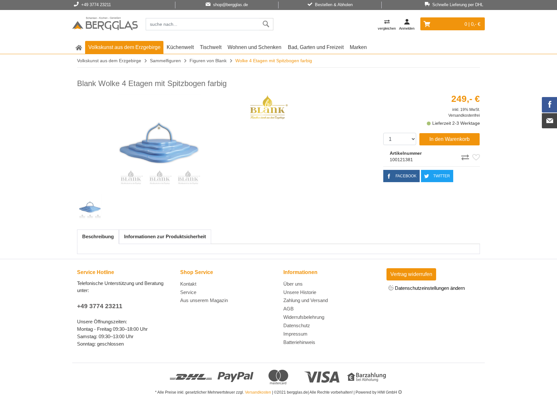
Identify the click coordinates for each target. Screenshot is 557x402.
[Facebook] (549, 104)
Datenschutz (296, 325)
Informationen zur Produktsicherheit (165, 236)
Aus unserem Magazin (204, 300)
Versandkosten (258, 392)
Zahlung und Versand (305, 300)
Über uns (293, 284)
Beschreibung (98, 236)
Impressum (295, 334)
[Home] (105, 24)
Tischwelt (210, 47)
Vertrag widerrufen (411, 274)
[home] (78, 47)
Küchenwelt (180, 47)
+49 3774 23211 (99, 306)
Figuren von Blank (208, 60)
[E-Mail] (549, 120)
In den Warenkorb (449, 139)
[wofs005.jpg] (159, 142)
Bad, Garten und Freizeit (316, 47)
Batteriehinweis (299, 342)
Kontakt (188, 284)
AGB (288, 308)
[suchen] (266, 24)
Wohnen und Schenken (254, 47)
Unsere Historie (299, 292)
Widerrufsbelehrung (303, 317)
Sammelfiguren (165, 60)
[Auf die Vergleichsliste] (466, 156)
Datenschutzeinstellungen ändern (429, 288)
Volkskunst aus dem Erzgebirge (124, 47)
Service (188, 292)
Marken (358, 47)
